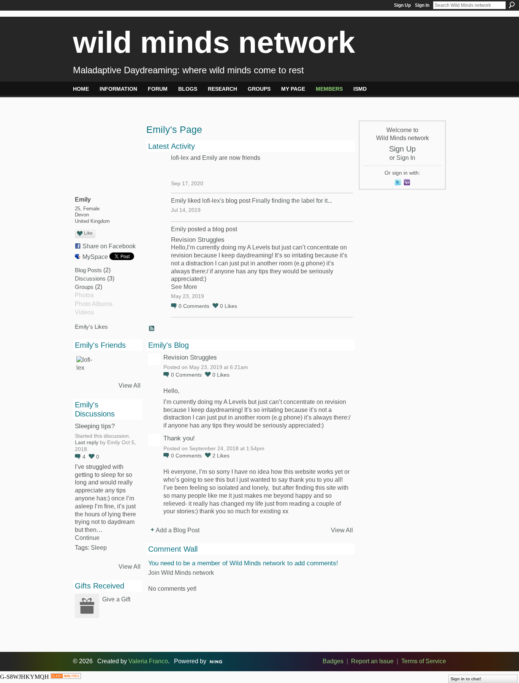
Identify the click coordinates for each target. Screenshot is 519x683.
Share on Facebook (109, 246)
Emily (209, 158)
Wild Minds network (214, 42)
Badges (333, 661)
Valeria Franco (148, 661)
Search (512, 5)
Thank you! (179, 438)
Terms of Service (423, 661)
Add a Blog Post (177, 530)
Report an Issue (372, 661)
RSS (152, 328)
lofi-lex (180, 158)
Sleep (99, 547)
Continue (87, 538)
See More (184, 287)
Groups (84, 287)
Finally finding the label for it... (292, 200)
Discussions (90, 278)
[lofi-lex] (85, 365)
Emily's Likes (91, 326)
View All (130, 385)
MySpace (95, 257)
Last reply (86, 442)
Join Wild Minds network (181, 572)
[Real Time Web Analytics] (66, 677)
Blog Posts (88, 270)
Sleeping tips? (95, 426)
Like (88, 233)
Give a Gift (116, 599)
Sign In (422, 5)
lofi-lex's (213, 200)
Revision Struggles (198, 239)
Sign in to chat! (466, 679)
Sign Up (402, 5)
